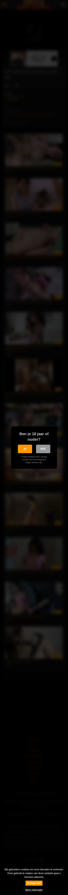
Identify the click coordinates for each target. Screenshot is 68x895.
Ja (25, 448)
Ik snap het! (34, 883)
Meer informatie (34, 890)
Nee (43, 448)
